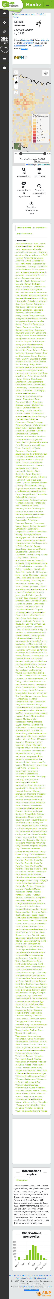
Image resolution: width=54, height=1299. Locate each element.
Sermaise (37, 998)
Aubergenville (39, 263)
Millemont (26, 750)
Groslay (33, 557)
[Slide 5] (42, 1159)
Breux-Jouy (37, 347)
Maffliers (19, 713)
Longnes (33, 698)
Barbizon (36, 283)
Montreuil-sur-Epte (23, 785)
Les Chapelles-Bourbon (25, 664)
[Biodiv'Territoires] (4, 49)
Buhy (32, 364)
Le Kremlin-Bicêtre (35, 641)
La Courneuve (34, 612)
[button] (16, 72)
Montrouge (39, 785)
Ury (25, 1033)
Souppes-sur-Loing (23, 1010)
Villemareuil (42, 1070)
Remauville (20, 900)
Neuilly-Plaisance (39, 819)
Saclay (41, 915)
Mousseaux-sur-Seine (25, 802)
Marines (26, 724)
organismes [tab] (39, 227)
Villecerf (26, 1067)
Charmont (20, 402)
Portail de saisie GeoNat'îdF (41, 1275)
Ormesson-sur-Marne (30, 848)
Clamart (32, 427)
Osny (26, 854)
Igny (24, 577)
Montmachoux (31, 779)
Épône (18, 482)
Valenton (32, 1033)
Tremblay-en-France (33, 1027)
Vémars (44, 1047)
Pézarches (19, 877)
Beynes (18, 298)
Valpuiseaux (20, 1036)
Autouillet (19, 275)
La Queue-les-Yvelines (30, 625)
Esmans (26, 482)
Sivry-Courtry (21, 1004)
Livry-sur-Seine (40, 696)
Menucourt (30, 742)
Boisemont (31, 306)
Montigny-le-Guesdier (25, 776)
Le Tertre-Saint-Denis (34, 678)
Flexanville (41, 494)
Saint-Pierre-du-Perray (35, 981)
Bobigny (43, 298)
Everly (41, 485)
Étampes (35, 482)
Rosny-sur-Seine (39, 912)
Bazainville (27, 286)
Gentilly (18, 534)
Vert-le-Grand (27, 1059)
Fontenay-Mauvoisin (33, 511)
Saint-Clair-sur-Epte (38, 920)
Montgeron (32, 770)
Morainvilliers (21, 788)
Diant (37, 471)
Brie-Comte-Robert (30, 350)
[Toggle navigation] (47, 4)
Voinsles (29, 1107)
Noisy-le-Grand (30, 828)
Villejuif (18, 1070)
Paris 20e (29, 868)
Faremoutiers (41, 488)
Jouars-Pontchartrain (25, 592)
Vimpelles (43, 1102)
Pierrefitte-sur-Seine (35, 877)
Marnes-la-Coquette (36, 727)
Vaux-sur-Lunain (28, 1044)
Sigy (41, 1001)
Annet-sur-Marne (23, 255)
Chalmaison (20, 381)
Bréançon (39, 341)
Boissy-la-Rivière (37, 315)
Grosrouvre (20, 560)
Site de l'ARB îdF (22, 1275)
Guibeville (19, 563)
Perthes (37, 874)
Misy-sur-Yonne (22, 753)
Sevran (27, 1001)
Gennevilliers (40, 531)
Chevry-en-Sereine (23, 425)
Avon (17, 278)
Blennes (34, 298)
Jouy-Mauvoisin (31, 597)
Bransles (19, 341)
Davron (39, 465)
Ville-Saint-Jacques (23, 1090)
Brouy (34, 356)
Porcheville (20, 886)
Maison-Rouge (23, 716)
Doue (28, 474)
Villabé (28, 1064)
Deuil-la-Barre (21, 468)
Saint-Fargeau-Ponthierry (26, 932)
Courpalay (39, 456)
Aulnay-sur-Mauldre (29, 272)
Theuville (37, 1015)
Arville (28, 260)
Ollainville (30, 842)
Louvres (26, 707)
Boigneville (21, 301)
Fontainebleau (21, 500)
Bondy (18, 324)
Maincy (44, 713)
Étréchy (19, 485)
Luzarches (29, 710)
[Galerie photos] (4, 67)
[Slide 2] (26, 1159)
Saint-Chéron (22, 920)
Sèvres (35, 1001)
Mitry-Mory (36, 753)
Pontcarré (38, 883)
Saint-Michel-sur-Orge (25, 972)
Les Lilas (23, 670)
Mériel (28, 745)
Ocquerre (30, 840)
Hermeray (33, 575)
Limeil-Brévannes (36, 690)
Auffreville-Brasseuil (24, 269)
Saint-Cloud (21, 923)
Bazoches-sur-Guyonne (31, 289)
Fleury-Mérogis (28, 494)
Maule (31, 733)
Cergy (30, 376)
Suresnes (19, 1015)
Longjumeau (22, 698)
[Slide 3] (31, 1159)
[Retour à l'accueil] (4, 13)
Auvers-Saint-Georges (35, 275)
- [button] (16, 86)
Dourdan (36, 474)
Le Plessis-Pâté (37, 655)
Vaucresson (39, 1038)
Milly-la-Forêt (38, 750)
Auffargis (32, 266)
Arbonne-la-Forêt (40, 255)
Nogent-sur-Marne (30, 825)
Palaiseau (40, 854)
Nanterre (19, 814)
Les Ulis (18, 675)
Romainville (20, 909)
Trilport (18, 1033)
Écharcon (42, 476)
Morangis (33, 788)
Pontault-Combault (24, 883)
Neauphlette (21, 817)
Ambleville (20, 252)
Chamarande (39, 384)
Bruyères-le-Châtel (38, 358)
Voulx (18, 1110)
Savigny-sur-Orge (23, 995)
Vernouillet (39, 1050)
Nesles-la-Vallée (35, 817)
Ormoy (18, 851)
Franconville (20, 520)
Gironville (27, 540)
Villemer (20, 1073)
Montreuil (32, 782)
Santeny (36, 989)
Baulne (18, 286)
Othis (32, 854)
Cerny (19, 379)
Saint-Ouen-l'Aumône (24, 978)
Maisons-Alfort (37, 716)
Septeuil (27, 998)
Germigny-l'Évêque (32, 534)
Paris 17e (29, 866)
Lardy (18, 629)
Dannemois (29, 465)
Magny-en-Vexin (32, 713)
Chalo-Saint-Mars (35, 381)
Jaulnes (35, 589)
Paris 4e (37, 868)
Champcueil (27, 390)
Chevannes (20, 422)
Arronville (19, 260)
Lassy (40, 629)
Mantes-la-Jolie (29, 719)
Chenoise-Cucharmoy (35, 416)
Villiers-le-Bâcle (28, 1093)
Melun (18, 739)
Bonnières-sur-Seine (24, 330)
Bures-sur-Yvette (40, 367)
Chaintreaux (36, 379)
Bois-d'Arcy (20, 306)
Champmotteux (22, 396)
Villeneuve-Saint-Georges (26, 1085)
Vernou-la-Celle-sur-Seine (26, 1053)
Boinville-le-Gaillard (23, 304)
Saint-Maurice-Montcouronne (28, 969)
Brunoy (25, 358)
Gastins (30, 531)
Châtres (29, 410)
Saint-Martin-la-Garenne (26, 963)
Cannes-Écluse (21, 373)
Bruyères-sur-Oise (23, 361)
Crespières (20, 459)
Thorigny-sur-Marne (24, 1021)
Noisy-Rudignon (39, 831)
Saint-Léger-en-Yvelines (25, 949)
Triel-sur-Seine (36, 1030)
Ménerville (41, 739)
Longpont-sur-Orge (24, 701)
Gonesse (28, 546)
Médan (42, 736)
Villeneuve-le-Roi (32, 1082)
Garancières (33, 528)
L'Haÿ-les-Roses (28, 687)
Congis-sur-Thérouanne (36, 442)
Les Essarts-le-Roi (23, 667)
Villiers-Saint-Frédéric (33, 1096)
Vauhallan (33, 1041)
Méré (39, 742)
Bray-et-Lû (29, 341)
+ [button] (16, 77)
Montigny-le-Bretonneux (26, 773)
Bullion (39, 364)
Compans (34, 433)
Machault (40, 710)
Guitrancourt (32, 566)
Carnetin (33, 373)
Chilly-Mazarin (39, 425)
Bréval (18, 350)
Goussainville (21, 551)
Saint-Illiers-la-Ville (32, 940)
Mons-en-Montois (33, 759)
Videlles (37, 1059)
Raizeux (18, 897)
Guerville (40, 560)
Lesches (41, 664)
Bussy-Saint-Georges (25, 370)
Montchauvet (29, 765)
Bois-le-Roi (27, 309)
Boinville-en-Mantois (37, 301)
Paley (17, 857)
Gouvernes (20, 554)
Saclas (34, 915)
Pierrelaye (19, 880)
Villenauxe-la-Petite (36, 1076)
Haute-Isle (19, 572)
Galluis (33, 526)
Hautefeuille (39, 569)
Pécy (17, 874)
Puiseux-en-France (23, 891)
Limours (31, 693)
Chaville (18, 413)
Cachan (39, 370)
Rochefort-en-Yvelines (34, 903)
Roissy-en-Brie (21, 906)
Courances (20, 451)
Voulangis (38, 1107)
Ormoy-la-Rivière (30, 851)
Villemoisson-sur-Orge (35, 1073)
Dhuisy (30, 471)
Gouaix (37, 546)
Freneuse (19, 523)
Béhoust (19, 292)
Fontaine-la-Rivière (24, 502)
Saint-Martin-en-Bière (31, 961)
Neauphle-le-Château (34, 814)
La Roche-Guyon (29, 629)
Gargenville (20, 531)
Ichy (18, 577)
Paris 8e (30, 871)
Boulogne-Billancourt (24, 332)
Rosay (43, 909)
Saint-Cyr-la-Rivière (36, 923)
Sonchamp (41, 1007)
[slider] (44, 153)
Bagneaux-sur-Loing (31, 278)
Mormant (31, 793)
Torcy (26, 1024)
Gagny (26, 526)
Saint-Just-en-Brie (35, 946)
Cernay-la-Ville (40, 376)
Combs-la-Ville (21, 433)
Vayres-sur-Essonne (30, 1047)
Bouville (40, 338)
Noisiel (19, 828)
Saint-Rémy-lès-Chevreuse (27, 984)
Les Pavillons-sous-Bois (33, 672)
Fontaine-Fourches (38, 500)
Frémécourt (33, 520)
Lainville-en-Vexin (33, 623)
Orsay (42, 851)
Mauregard (21, 736)
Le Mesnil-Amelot (34, 644)
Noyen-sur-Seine (30, 837)
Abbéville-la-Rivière (23, 243)
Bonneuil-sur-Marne (32, 327)
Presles (30, 886)
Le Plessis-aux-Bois (34, 652)
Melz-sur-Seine (29, 739)
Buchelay (24, 364)
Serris (44, 998)
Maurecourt (41, 733)
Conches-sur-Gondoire (25, 436)
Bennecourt (29, 292)
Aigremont (26, 249)
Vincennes (21, 1105)
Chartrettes (38, 402)
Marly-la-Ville (37, 724)
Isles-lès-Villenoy (22, 580)
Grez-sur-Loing (33, 554)
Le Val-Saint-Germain (32, 681)
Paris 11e (29, 860)
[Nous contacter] (4, 58)
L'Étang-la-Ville (30, 675)
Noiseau (43, 825)
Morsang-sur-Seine (33, 796)
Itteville (31, 583)
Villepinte (40, 1087)
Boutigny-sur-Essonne (25, 338)
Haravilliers (27, 569)
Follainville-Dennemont (25, 497)
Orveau (18, 854)
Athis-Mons (26, 263)
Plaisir (28, 880)
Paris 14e (29, 863)
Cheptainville (21, 419)
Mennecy (19, 742)
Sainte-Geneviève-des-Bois (33, 929)
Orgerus (34, 845)
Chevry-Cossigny (34, 422)
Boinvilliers (39, 304)
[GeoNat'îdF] (4, 40)
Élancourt (20, 479)
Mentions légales (40, 1278)
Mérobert (37, 745)
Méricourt (19, 745)
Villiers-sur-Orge (30, 1102)
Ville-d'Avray (36, 1067)
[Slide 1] (21, 1159)
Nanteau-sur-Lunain (33, 811)
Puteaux (36, 894)
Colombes (40, 430)
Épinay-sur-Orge (34, 479)
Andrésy (42, 252)
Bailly (27, 281)
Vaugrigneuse (21, 1041)
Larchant (38, 626)
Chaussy (38, 410)
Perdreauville (27, 874)
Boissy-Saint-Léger (23, 321)
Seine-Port (37, 995)
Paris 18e (38, 866)
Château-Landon (22, 405)
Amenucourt (31, 252)
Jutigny (43, 597)
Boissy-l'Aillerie (21, 315)
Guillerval (20, 566)
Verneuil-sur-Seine (24, 1050)
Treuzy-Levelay (22, 1030)
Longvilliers (20, 704)
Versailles (39, 1056)
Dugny (34, 476)
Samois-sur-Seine (23, 989)
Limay (24, 690)
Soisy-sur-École (28, 1007)
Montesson (33, 767)
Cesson (26, 379)
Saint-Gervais (33, 937)
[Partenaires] (4, 31)
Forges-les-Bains (33, 517)
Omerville (40, 842)
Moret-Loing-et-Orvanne (30, 789)
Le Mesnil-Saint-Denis (37, 646)
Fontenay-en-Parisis (30, 505)
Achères (28, 246)
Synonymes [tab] (21, 1180)
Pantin (25, 857)
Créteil (29, 459)
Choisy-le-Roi (21, 427)
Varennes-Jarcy (34, 1036)
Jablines (25, 586)
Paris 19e (19, 868)
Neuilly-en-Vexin (22, 819)
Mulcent (25, 805)
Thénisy (28, 1015)
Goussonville (34, 551)
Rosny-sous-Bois (22, 912)
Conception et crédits (24, 1278)
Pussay (28, 894)
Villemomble (21, 1076)
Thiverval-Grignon (38, 1018)
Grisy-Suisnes (22, 557)
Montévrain (20, 770)
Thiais (18, 1018)
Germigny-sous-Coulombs (27, 537)
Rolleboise (34, 906)
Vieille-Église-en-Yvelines (26, 1061)
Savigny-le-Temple (37, 992)
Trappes (18, 1027)
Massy (24, 733)
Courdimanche (22, 453)
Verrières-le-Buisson (24, 1056)
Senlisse (18, 998)
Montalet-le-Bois (22, 762)
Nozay (42, 837)
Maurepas (32, 736)
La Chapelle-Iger (32, 606)
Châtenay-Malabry (31, 407)
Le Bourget (36, 635)
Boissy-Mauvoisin (38, 318)
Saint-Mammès (37, 952)
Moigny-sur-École (34, 756)
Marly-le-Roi (20, 727)
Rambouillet (29, 897)
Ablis (36, 243)
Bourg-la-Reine (22, 335)
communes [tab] (24, 227)
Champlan (30, 393)
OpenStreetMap (43, 164)
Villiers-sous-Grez (23, 1099)
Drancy (18, 476)
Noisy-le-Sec (25, 831)
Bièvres (26, 298)
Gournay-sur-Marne (36, 549)
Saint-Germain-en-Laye (30, 933)
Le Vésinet (29, 684)
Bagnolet (19, 281)
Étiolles (43, 482)
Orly (17, 848)
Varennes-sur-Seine (24, 1038)
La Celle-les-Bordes (23, 603)
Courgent (28, 456)
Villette (36, 1090)
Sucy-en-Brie (36, 1012)
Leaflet (31, 164)
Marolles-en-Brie (22, 730)
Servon (19, 1001)
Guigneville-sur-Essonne (36, 563)
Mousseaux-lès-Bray (33, 799)
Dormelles (19, 474)
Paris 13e (19, 863)
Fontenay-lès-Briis (23, 508)
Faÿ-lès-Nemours (24, 491)
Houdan (43, 575)
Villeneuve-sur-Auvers (25, 1087)
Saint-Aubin (20, 917)
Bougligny (39, 330)
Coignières (30, 430)
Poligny (43, 880)
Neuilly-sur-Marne (23, 822)
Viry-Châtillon (33, 1105)
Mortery (19, 799)
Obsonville (20, 840)
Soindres (33, 1004)
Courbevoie (31, 451)
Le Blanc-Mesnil (22, 635)
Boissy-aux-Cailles (33, 312)
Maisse (18, 719)
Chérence (32, 419)
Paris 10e (19, 860)
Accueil (12, 1275)
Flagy (17, 494)
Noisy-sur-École (23, 834)
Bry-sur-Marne (39, 361)
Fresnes (28, 523)
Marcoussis (20, 721)
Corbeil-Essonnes (23, 445)
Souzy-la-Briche (22, 1012)
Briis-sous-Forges (33, 353)
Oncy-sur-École (22, 845)
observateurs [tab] (24, 233)
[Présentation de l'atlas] (4, 22)
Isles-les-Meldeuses (35, 577)
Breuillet (26, 347)
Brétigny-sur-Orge (23, 344)
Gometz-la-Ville (31, 543)
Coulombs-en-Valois (31, 448)
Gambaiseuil (20, 528)
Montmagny (21, 782)
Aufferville (42, 266)
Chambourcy (21, 387)
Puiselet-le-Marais (32, 889)
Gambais (41, 526)
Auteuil (43, 272)
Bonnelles (27, 324)
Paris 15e (38, 863)
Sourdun (38, 1010)
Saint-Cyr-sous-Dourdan (26, 926)
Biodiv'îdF (33, 4)
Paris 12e (38, 860)
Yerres (44, 1110)
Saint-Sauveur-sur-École (35, 987)
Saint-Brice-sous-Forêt (37, 917)
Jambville (34, 586)
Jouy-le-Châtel (28, 595)
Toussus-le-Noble (38, 1024)
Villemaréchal (29, 1070)
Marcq (30, 721)
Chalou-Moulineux (23, 384)
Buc (17, 364)
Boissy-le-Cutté (22, 318)
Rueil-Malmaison (22, 915)
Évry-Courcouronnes (24, 488)
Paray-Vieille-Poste (37, 857)
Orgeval (42, 845)
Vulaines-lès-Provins (31, 1110)
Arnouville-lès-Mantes (33, 257)
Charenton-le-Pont (31, 399)
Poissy (35, 880)
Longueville (39, 701)
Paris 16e (19, 866)
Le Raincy (28, 661)
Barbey (27, 283)
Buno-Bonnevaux (23, 367)
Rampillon (40, 897)
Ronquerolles (33, 909)
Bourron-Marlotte (38, 335)
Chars (28, 402)
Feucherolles (38, 491)
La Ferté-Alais (34, 615)
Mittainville (20, 756)
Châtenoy (19, 410)
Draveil (26, 476)
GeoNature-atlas (27, 1287)
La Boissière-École (38, 600)
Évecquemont (31, 485)
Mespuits (19, 747)
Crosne (25, 462)
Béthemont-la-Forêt (37, 295)
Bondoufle (38, 321)
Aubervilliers (20, 266)
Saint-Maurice (38, 966)
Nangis (26, 808)
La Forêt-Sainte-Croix (29, 616)
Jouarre (43, 589)
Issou (34, 580)
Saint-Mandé (21, 955)
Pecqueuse (41, 871)
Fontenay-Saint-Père (24, 514)
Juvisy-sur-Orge (22, 600)
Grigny (44, 554)
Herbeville (30, 572)
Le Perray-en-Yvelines (26, 649)
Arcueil (19, 257)
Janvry (28, 589)
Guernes (31, 560)
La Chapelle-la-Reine (29, 608)
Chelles (27, 413)
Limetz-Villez (21, 693)
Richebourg (32, 900)
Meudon (29, 747)
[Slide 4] (37, 1159)
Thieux (25, 1018)
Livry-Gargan (26, 696)
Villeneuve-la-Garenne (25, 1079)
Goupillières (20, 549)
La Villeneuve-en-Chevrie (35, 632)
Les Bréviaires (39, 661)
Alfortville (37, 249)
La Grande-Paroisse (31, 621)
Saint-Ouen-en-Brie (35, 975)
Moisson (19, 759)
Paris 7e (22, 871)
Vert (17, 1059)
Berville (24, 295)
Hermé (25, 575)
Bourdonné (41, 332)
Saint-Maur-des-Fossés (29, 965)
